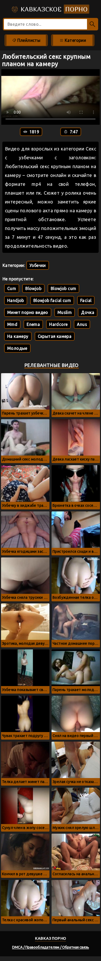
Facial (85, 300)
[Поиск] (92, 24)
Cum (11, 288)
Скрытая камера (55, 336)
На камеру (17, 336)
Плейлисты (28, 40)
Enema (33, 324)
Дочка (87, 312)
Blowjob (33, 288)
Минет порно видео (27, 312)
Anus (82, 324)
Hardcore (58, 324)
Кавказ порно (50, 938)
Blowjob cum (63, 288)
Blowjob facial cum (52, 300)
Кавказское (53, 9)
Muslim (64, 312)
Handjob (15, 300)
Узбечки (38, 265)
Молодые (17, 348)
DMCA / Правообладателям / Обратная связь (50, 947)
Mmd (12, 324)
